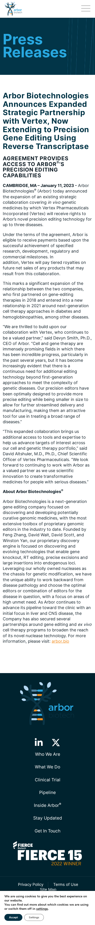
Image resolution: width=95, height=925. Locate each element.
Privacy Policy (30, 884)
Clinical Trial (47, 779)
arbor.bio (60, 641)
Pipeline (47, 792)
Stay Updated (47, 818)
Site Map (48, 889)
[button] (38, 742)
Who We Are (47, 754)
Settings (34, 917)
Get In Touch (47, 831)
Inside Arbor (47, 805)
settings (42, 909)
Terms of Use (65, 884)
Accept (13, 917)
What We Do (47, 767)
